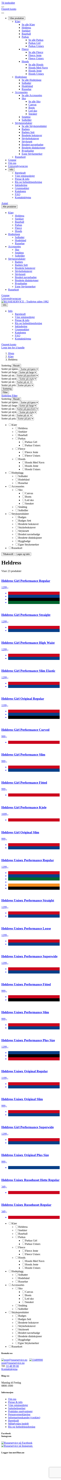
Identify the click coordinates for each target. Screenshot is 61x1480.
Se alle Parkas (35, 39)
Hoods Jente (35, 70)
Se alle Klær (28, 24)
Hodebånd (27, 86)
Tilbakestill (8, 554)
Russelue (26, 89)
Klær (17, 21)
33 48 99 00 (12, 1366)
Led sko (32, 110)
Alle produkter (9, 206)
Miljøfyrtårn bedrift (18, 1423)
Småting (26, 116)
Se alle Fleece (35, 52)
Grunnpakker (22, 188)
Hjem (11, 353)
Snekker (26, 30)
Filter (5, 392)
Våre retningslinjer (25, 175)
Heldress (26, 27)
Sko (24, 98)
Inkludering (21, 185)
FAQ (17, 194)
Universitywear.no (18, 166)
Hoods (25, 61)
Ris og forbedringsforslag (28, 182)
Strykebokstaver (30, 138)
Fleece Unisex (36, 58)
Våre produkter (16, 18)
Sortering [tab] (6, 395)
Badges (26, 129)
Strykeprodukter (23, 123)
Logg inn (13, 347)
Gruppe (12, 160)
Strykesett (27, 141)
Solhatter (26, 83)
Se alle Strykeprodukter (34, 126)
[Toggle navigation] (2, 6)
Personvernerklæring (19, 1414)
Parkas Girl (34, 43)
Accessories (21, 92)
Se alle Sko (34, 101)
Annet (4, 203)
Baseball (26, 33)
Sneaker (32, 113)
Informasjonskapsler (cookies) (24, 1417)
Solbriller (27, 120)
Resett (16, 365)
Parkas (25, 36)
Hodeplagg (21, 76)
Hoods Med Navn (38, 67)
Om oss (12, 163)
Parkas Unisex (36, 46)
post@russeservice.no (13, 1362)
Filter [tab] (14, 395)
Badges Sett (28, 132)
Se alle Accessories (32, 95)
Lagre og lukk (23, 554)
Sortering (7, 388)
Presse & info (22, 178)
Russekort (20, 156)
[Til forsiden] (25, 301)
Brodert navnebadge (32, 144)
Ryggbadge (28, 150)
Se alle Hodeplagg (31, 79)
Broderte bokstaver (32, 135)
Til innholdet (8, 2)
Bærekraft (20, 172)
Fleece (25, 49)
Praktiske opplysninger (20, 1411)
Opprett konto (8, 9)
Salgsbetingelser (16, 1408)
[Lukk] (2, 13)
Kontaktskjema (23, 197)
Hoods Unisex (36, 73)
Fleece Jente (35, 55)
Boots (31, 107)
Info (11, 169)
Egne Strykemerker (32, 153)
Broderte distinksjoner (33, 147)
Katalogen (20, 191)
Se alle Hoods (35, 64)
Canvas (32, 104)
